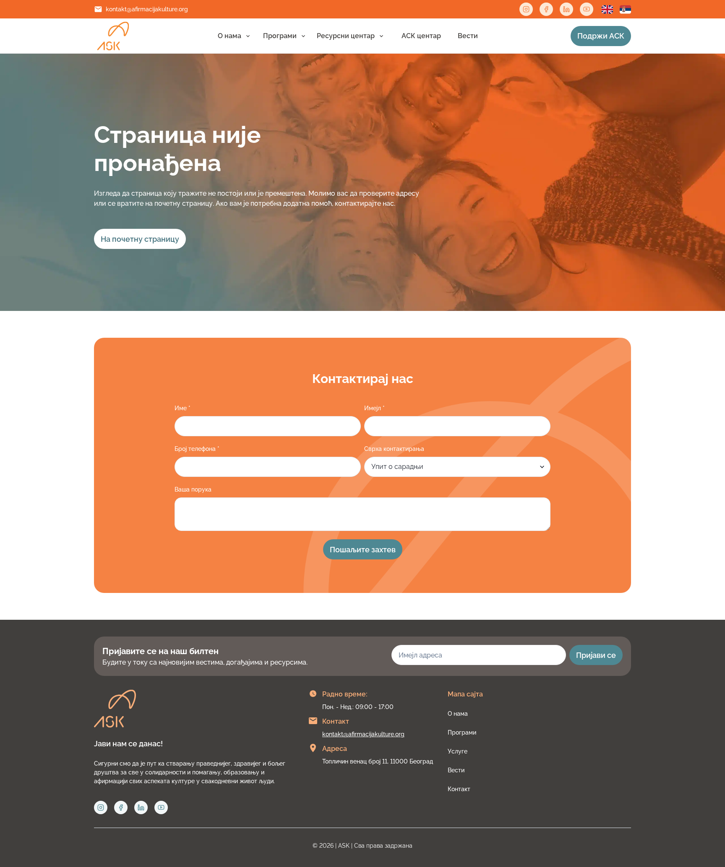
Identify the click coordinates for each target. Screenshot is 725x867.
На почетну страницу (140, 239)
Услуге (457, 751)
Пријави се (596, 655)
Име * (182, 408)
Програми (280, 36)
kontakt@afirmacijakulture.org (147, 9)
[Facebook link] (546, 9)
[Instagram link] (526, 9)
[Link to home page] (113, 36)
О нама (229, 36)
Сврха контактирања (394, 448)
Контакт (459, 789)
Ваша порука (193, 489)
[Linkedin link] (566, 9)
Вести (468, 36)
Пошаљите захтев (363, 549)
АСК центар (421, 36)
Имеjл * (374, 408)
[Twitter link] (586, 9)
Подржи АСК (600, 35)
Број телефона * (197, 448)
